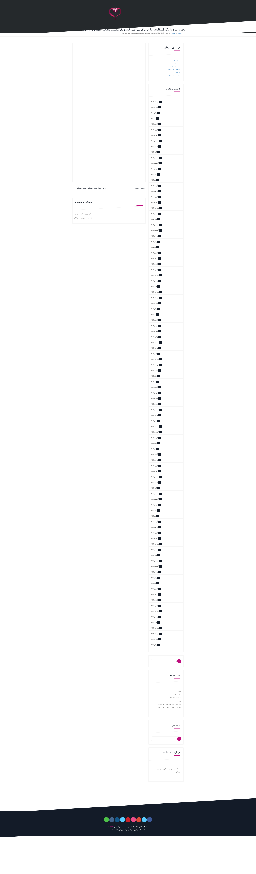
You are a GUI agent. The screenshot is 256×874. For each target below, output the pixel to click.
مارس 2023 (154, 325)
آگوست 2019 (155, 566)
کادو (79, 214)
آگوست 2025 (155, 163)
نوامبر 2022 (154, 348)
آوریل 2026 (154, 124)
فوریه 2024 (154, 264)
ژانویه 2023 (154, 337)
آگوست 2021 (155, 432)
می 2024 (153, 247)
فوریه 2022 (154, 398)
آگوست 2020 (155, 499)
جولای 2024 (154, 236)
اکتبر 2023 (154, 286)
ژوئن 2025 (154, 174)
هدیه (75, 214)
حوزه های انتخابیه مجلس (174, 69)
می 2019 (153, 583)
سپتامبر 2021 (155, 426)
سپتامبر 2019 (155, 561)
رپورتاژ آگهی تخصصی (175, 66)
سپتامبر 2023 (155, 292)
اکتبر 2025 (154, 152)
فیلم (75, 218)
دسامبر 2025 (155, 141)
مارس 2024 (154, 258)
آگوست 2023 (155, 297)
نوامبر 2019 (154, 549)
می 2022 (153, 381)
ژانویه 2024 (154, 269)
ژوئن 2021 (154, 443)
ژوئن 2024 (154, 241)
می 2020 (153, 516)
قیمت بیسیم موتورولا (175, 75)
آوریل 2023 (154, 320)
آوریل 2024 (154, 253)
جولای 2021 (154, 437)
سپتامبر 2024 (155, 225)
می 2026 (153, 118)
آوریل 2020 (154, 521)
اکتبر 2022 (154, 353)
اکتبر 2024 (154, 219)
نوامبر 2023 (154, 281)
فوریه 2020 (154, 533)
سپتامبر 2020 (155, 493)
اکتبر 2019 (154, 555)
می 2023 (153, 314)
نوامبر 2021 (154, 415)
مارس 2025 (154, 191)
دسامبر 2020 (155, 477)
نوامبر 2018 (154, 617)
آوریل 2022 (154, 387)
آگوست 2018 (155, 633)
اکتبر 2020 (154, 488)
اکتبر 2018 (154, 622)
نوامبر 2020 (154, 482)
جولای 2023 (154, 303)
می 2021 (153, 449)
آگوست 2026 (155, 101)
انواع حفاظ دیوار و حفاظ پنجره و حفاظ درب (89, 188)
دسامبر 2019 (155, 544)
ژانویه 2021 (154, 471)
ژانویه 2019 (154, 605)
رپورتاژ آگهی (177, 63)
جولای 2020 (154, 505)
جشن (174, 33)
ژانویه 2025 (154, 202)
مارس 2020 (154, 527)
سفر (79, 218)
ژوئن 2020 (154, 510)
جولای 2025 (154, 169)
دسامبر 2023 (155, 275)
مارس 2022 (154, 393)
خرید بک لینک (177, 60)
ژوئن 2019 (154, 577)
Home (179, 33)
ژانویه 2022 (154, 404)
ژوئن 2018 (154, 645)
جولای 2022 (154, 370)
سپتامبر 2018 (155, 628)
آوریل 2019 (154, 589)
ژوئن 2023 (154, 309)
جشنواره (83, 214)
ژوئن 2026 (154, 113)
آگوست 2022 (155, 365)
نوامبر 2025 (154, 146)
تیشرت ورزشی (139, 188)
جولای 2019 (154, 572)
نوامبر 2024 (154, 213)
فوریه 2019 (154, 600)
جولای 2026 (154, 107)
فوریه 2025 (154, 197)
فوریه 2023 (154, 331)
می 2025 (153, 180)
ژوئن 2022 (154, 376)
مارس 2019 (154, 594)
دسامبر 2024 (155, 208)
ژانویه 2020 (154, 538)
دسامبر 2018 (155, 611)
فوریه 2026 (154, 129)
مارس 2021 (154, 460)
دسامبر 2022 (155, 342)
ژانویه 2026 (154, 135)
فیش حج (178, 72)
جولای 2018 (154, 639)
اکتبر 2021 (154, 421)
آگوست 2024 (155, 230)
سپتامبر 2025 (155, 157)
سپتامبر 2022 (155, 359)
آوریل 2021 (154, 454)
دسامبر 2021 (155, 409)
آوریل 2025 (154, 185)
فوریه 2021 (154, 465)
